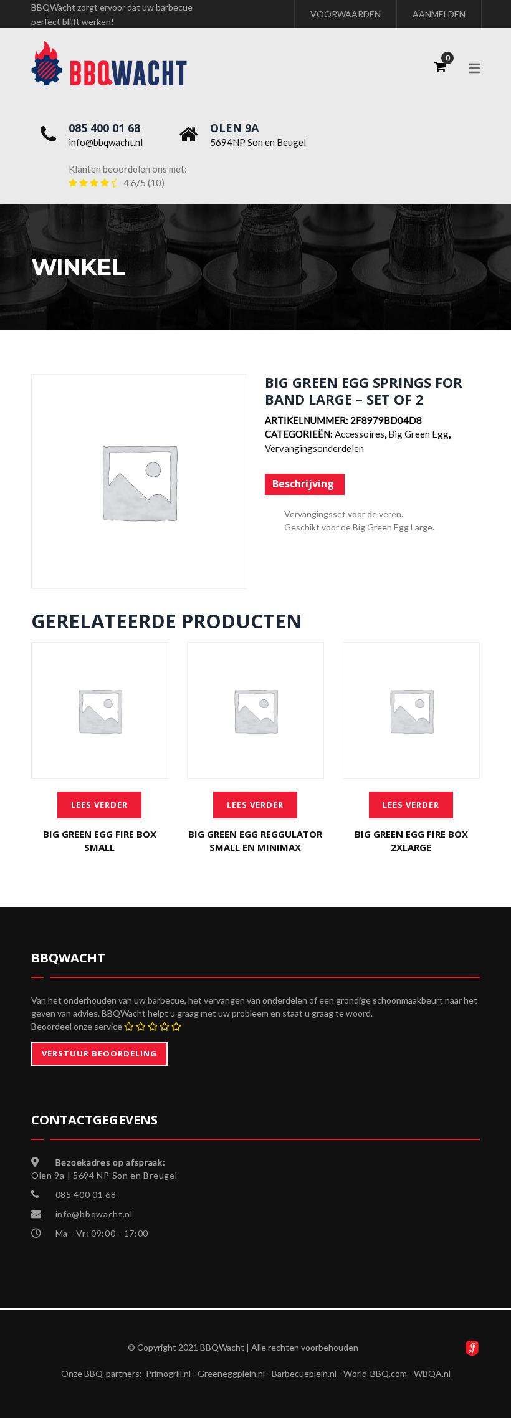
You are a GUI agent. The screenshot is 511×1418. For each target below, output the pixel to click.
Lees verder (99, 804)
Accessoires (359, 433)
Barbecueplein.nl (304, 1373)
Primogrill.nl (168, 1373)
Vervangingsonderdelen (314, 448)
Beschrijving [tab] (303, 484)
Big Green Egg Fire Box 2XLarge (411, 840)
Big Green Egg (418, 433)
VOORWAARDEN (345, 14)
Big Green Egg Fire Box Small (99, 840)
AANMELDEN (439, 14)
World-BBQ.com (375, 1373)
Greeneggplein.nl (231, 1373)
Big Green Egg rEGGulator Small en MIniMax (255, 840)
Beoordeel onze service (76, 1026)
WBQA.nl (432, 1373)
